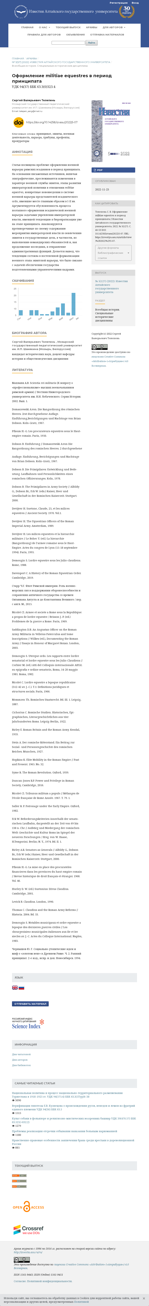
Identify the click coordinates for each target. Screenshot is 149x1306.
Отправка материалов (107, 34)
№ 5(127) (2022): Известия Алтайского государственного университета (61, 62)
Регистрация (119, 2)
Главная (27, 27)
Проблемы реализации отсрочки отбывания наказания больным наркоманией (64, 1131)
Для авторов (113, 27)
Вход (135, 2)
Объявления (75, 34)
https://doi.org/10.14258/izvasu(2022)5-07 (52, 122)
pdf (99, 170)
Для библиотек (21, 1065)
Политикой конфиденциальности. (49, 1281)
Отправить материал (30, 1003)
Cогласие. (20, 1281)
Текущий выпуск (68, 27)
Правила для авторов (44, 34)
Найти (91, 42)
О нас (43, 27)
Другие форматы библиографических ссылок (110, 252)
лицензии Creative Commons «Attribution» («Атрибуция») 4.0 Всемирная (110, 361)
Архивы (91, 27)
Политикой (81, 1301)
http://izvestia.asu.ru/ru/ (28, 1252)
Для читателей (21, 1054)
